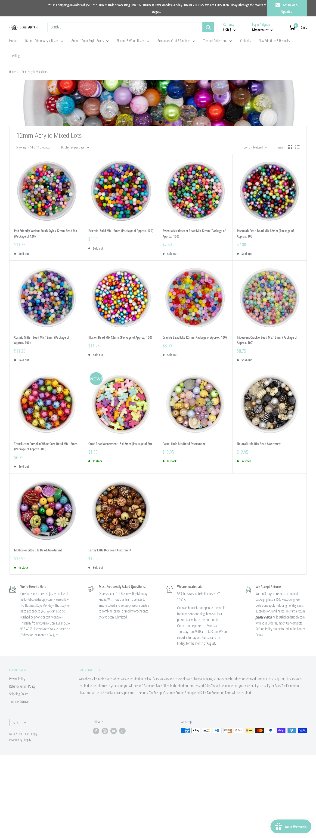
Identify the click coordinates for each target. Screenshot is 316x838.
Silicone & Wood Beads (130, 40)
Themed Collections (215, 40)
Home (12, 40)
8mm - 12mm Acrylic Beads (87, 40)
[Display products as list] (297, 147)
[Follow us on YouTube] (113, 731)
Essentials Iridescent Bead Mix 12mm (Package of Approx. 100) (194, 233)
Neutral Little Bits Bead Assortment (259, 443)
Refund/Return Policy (22, 686)
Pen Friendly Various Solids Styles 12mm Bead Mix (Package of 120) (45, 233)
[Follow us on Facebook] (96, 731)
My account (260, 29)
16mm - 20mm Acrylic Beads (41, 40)
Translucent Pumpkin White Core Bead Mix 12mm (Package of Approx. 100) (45, 446)
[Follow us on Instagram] (105, 731)
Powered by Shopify (20, 740)
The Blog (14, 55)
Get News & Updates (289, 8)
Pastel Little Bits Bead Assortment (184, 443)
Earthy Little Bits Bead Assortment (109, 550)
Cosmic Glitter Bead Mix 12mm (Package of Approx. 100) (41, 340)
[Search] (208, 27)
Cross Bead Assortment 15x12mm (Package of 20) (120, 443)
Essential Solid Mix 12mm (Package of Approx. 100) (120, 230)
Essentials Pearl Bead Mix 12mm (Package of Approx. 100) (265, 233)
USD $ (15, 722)
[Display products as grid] (290, 147)
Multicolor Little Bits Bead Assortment (38, 550)
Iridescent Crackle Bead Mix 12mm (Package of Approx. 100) (267, 340)
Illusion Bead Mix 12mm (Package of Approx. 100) (120, 337)
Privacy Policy (17, 678)
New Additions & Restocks (274, 40)
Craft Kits (245, 40)
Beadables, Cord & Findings (174, 40)
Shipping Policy (18, 693)
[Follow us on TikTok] (122, 731)
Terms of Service (18, 701)
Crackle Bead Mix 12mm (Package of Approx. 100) (195, 337)
